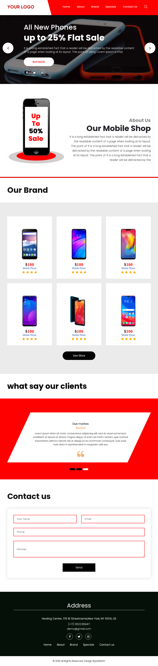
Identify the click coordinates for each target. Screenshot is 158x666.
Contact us (106, 645)
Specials (111, 6)
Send (79, 567)
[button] (8, 48)
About (81, 6)
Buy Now (39, 62)
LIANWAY (100, 661)
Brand (95, 6)
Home (66, 6)
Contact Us (130, 6)
